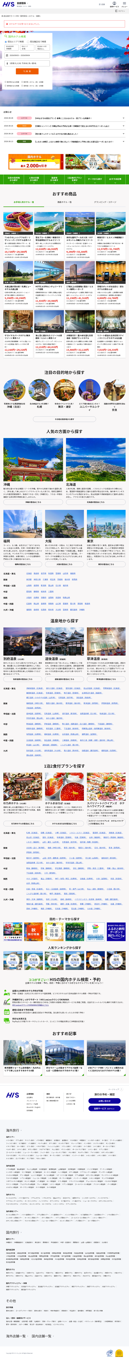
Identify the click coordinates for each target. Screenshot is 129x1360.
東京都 (29, 579)
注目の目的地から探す (14, 179)
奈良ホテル (19, 1276)
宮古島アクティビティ (45, 1287)
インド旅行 (87, 1143)
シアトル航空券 (25, 1178)
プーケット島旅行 (116, 1140)
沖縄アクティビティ (12, 1287)
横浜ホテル (59, 1273)
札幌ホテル (30, 1273)
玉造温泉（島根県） (34, 740)
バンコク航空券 (92, 1169)
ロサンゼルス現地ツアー (14, 1221)
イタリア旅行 (10, 1146)
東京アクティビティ (78, 1287)
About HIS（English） (34, 1107)
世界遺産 (89, 1311)
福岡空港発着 (24, 1259)
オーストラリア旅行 (79, 1149)
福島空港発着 (100, 1253)
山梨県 (29, 585)
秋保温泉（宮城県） (54, 693)
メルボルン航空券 (12, 1187)
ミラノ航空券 (62, 1181)
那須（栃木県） (70, 847)
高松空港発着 (99, 1256)
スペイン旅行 (21, 1149)
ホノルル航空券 (49, 1175)
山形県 (65, 573)
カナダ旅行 (66, 1155)
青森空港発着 (67, 1253)
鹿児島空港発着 (93, 1259)
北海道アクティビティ (62, 1287)
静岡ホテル (69, 1273)
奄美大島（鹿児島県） (35, 904)
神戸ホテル (10, 1276)
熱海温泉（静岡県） (34, 724)
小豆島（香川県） (114, 889)
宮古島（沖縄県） (78, 908)
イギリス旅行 (77, 1146)
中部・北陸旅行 (65, 1242)
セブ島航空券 (37, 1172)
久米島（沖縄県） (94, 908)
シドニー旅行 (92, 1149)
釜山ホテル (57, 1198)
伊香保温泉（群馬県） (110, 703)
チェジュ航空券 (32, 1169)
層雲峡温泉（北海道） (35, 693)
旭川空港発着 (45, 1253)
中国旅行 (83, 1140)
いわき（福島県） (33, 842)
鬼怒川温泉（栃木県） (55, 703)
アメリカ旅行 (94, 1152)
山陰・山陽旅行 (86, 1242)
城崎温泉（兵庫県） (52, 734)
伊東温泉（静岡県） (52, 724)
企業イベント (62, 1321)
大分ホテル (86, 1276)
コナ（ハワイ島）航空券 (64, 1175)
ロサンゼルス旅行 (107, 1152)
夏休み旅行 (38, 1311)
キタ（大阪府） (32, 878)
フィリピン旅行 (11, 1143)
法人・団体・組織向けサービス (18, 1318)
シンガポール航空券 (13, 1172)
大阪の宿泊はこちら (64, 564)
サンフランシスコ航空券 (110, 1175)
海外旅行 (12, 1130)
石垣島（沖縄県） (62, 908)
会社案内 (30, 1097)
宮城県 (58, 573)
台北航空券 (43, 1169)
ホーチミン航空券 (50, 1172)
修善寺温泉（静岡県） (35, 728)
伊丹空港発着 (54, 1256)
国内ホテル (10, 1269)
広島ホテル (38, 1276)
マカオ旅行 (74, 1140)
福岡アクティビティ (12, 1290)
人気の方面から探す (34, 179)
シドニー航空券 (55, 1184)
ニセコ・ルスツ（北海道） (80, 832)
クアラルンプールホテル (14, 1201)
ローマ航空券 (51, 1181)
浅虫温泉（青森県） (84, 697)
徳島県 (87, 603)
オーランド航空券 (65, 1178)
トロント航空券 (94, 1178)
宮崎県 (65, 609)
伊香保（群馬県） (33, 852)
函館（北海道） (47, 832)
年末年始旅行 (54, 1311)
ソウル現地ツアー (113, 1215)
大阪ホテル (118, 1273)
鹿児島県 (73, 609)
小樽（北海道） (61, 832)
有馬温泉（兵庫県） (34, 734)
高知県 (80, 603)
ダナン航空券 (73, 1172)
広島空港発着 (77, 1256)
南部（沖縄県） (47, 908)
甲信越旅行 (54, 1242)
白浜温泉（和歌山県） (71, 734)
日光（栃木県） (100, 847)
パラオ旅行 (40, 1140)
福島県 (72, 573)
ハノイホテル (43, 1201)
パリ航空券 (41, 1181)
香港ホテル (76, 1198)
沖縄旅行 (9, 1242)
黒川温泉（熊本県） (72, 750)
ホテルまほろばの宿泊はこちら (64, 823)
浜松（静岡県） (79, 868)
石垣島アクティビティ (28, 1287)
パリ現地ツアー (80, 1221)
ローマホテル (46, 1204)
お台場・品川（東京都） (36, 847)
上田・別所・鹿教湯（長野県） (54, 858)
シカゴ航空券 (52, 1178)
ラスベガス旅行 (11, 1155)
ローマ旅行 (21, 1146)
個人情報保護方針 (52, 1101)
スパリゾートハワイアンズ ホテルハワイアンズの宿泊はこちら (105, 822)
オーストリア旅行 (109, 1146)
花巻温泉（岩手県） (66, 697)
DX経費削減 (109, 1321)
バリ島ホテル (76, 1201)
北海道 (29, 573)
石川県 (58, 585)
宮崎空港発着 (81, 1259)
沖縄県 (82, 609)
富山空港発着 (32, 1256)
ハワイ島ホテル (24, 1198)
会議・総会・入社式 (76, 1321)
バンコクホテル (103, 1198)
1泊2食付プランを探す (75, 179)
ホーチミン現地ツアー (32, 1218)
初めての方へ (70, 1097)
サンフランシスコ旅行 (26, 1155)
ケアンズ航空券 (67, 1184)
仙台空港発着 (89, 1253)
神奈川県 (37, 579)
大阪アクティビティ (108, 1287)
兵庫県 (36, 597)
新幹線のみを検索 (13, 86)
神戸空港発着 (66, 1256)
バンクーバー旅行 (78, 1155)
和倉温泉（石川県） (108, 713)
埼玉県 (52, 579)
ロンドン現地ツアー (66, 1221)
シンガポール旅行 (94, 1140)
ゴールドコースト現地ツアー (80, 1218)
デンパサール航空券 (105, 1172)
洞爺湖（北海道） (116, 832)
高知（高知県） (70, 893)
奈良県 (58, 597)
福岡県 (29, 609)
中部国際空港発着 (113, 1253)
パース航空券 (111, 1184)
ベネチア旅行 (40, 1146)
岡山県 (36, 603)
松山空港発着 (110, 1256)
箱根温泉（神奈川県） (35, 703)
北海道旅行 (29, 1242)
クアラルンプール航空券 (88, 1172)
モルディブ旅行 (83, 1152)
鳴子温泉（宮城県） (72, 693)
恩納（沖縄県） (32, 908)
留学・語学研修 (11, 1324)
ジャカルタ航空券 (12, 1175)
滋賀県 (51, 597)
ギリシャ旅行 (65, 1149)
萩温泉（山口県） (33, 745)
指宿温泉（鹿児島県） (90, 750)
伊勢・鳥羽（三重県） (96, 868)
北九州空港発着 (36, 1259)
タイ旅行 (105, 1140)
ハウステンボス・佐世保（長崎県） (89, 899)
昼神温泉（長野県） (34, 713)
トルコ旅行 (10, 1158)
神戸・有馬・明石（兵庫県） (66, 878)
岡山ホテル (29, 1276)
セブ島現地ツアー (86, 1215)
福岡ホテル (57, 1276)
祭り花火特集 (98, 1311)
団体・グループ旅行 (49, 1321)
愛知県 (29, 591)
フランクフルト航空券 (76, 1181)
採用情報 (30, 1110)
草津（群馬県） (115, 847)
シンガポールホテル (89, 1198)
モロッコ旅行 (40, 1158)
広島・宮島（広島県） (35, 889)
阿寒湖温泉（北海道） (112, 688)
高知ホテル (48, 1276)
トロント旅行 (90, 1155)
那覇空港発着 (105, 1259)
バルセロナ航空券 (111, 1181)
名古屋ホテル (98, 1273)
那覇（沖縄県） (86, 904)
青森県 (36, 573)
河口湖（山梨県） (92, 858)
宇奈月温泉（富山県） (35, 718)
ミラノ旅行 (30, 1146)
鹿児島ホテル (96, 1276)
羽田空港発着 (10, 1253)
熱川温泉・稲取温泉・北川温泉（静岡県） (79, 724)
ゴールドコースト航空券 (83, 1184)
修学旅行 (118, 1321)
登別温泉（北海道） (74, 688)
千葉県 (45, 579)
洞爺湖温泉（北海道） (35, 688)
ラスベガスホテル (12, 1204)
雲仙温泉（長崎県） (34, 755)
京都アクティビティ (93, 1287)
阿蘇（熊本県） (52, 904)
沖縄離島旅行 (18, 1242)
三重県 (51, 591)
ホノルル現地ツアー (13, 1215)
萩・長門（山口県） (77, 889)
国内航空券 (10, 1249)
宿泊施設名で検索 (38, 42)
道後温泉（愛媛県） (50, 745)
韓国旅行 (49, 1140)
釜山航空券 (21, 1169)
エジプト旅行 (20, 1158)
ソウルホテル (46, 1198)
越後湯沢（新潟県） (109, 858)
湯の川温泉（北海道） (55, 688)
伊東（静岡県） (47, 868)
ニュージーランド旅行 (30, 1152)
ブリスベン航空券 (99, 1184)
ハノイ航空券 (62, 1172)
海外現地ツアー (12, 1211)
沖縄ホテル (107, 1276)
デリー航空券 (24, 1175)
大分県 (58, 609)
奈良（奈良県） (116, 878)
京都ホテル (108, 1273)
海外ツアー (10, 1137)
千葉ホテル (49, 1273)
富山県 (51, 585)
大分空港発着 (59, 1259)
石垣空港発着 (116, 1259)
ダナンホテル (54, 1201)
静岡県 (36, 591)
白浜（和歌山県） (33, 883)
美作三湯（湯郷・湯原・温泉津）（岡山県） (97, 740)
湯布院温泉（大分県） (53, 750)
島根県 (43, 603)
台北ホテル (66, 1198)
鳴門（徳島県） (56, 893)
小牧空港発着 (10, 1256)
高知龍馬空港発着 (12, 1259)
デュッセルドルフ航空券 (94, 1181)
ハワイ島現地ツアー (28, 1215)
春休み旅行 (10, 1311)
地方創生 (48, 1324)
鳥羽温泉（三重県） (54, 728)
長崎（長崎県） (66, 899)
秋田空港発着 (78, 1253)
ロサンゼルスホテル (105, 1201)
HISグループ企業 (32, 1104)
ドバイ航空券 (40, 1187)
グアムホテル (35, 1198)
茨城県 (60, 579)
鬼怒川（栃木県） (85, 847)
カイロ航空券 (51, 1187)
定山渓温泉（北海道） (92, 688)
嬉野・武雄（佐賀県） (69, 904)
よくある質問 (70, 1101)
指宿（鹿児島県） (112, 899)
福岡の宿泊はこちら (23, 564)
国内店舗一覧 (41, 1336)
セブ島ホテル (65, 1201)
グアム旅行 (19, 1140)
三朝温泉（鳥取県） (70, 740)
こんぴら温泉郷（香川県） (36, 893)
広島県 (29, 603)
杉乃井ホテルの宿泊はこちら (22, 823)
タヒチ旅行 (72, 1152)
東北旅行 (38, 1242)
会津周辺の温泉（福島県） (92, 693)
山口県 (58, 603)
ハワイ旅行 (10, 1140)
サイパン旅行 (29, 1140)
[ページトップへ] (121, 1089)
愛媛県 (65, 603)
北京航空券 (71, 1169)
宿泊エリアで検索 (16, 42)
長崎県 (36, 609)
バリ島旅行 (32, 1143)
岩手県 (43, 573)
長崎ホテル (67, 1276)
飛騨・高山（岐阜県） (116, 868)
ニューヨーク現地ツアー (49, 1221)
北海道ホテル (20, 1273)
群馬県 (74, 579)
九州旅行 (105, 1242)
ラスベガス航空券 (12, 1178)
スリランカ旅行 (98, 1143)
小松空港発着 (21, 1256)
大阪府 (29, 597)
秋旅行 (46, 1311)
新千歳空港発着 (33, 1253)
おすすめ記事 (115, 178)
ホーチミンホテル (31, 1201)
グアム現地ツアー (43, 1215)
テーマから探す (95, 178)
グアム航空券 (79, 1175)
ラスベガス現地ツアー (32, 1221)
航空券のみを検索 (13, 82)
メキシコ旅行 (101, 1155)
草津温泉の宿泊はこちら (106, 679)
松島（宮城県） (81, 837)
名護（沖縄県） (116, 904)
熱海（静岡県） (32, 868)
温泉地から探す (54, 179)
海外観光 (81, 1311)
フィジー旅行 (44, 1152)
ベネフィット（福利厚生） (94, 1321)
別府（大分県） (52, 899)
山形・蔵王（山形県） (51, 842)
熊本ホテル (77, 1276)
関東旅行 (46, 1242)
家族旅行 (64, 1311)
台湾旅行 (57, 1140)
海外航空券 (10, 1165)
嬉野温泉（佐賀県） (109, 750)
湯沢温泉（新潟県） (70, 713)
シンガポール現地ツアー (14, 1218)
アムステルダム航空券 (27, 1184)
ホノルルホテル (11, 1198)
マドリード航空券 (12, 1184)
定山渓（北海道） (33, 837)
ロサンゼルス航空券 (93, 1175)
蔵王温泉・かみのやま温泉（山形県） (41, 697)
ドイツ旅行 (87, 1146)
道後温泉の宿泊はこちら (64, 679)
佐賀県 (43, 609)
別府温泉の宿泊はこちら (23, 679)
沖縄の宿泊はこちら (33, 502)
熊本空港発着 (70, 1259)
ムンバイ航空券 (36, 1175)
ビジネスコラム (58, 1324)
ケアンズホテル (71, 1204)
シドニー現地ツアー (99, 1218)
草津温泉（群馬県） (91, 703)
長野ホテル (78, 1273)
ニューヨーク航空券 (39, 1178)
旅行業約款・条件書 (53, 1097)
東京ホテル (10, 1273)
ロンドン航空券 (30, 1181)
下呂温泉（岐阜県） (72, 728)
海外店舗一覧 (16, 1336)
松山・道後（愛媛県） (96, 889)
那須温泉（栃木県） (74, 703)
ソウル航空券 (10, 1169)
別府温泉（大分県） (34, 750)
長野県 (36, 585)
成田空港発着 (21, 1253)
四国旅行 (97, 1242)
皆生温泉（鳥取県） (52, 740)
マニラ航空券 (26, 1172)
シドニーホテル (58, 1204)
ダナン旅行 (52, 1143)
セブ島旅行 (22, 1143)
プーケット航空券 (106, 1169)
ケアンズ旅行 (103, 1149)
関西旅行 (76, 1242)
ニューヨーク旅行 (42, 1155)
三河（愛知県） (50, 873)
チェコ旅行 (55, 1149)
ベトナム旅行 (42, 1143)
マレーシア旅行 (76, 1143)
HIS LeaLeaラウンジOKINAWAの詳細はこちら (30, 1005)
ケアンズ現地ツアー (62, 1218)
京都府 (43, 597)
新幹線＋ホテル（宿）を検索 (33, 86)
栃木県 (67, 579)
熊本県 (51, 609)
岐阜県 (43, 591)
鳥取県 (51, 603)
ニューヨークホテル (90, 1201)
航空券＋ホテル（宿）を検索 (33, 82)
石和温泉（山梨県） (52, 713)
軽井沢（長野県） (33, 858)
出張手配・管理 (27, 1321)
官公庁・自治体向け (36, 1324)
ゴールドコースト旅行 (13, 1152)
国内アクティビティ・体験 (16, 1283)
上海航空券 (62, 1169)
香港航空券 (52, 1169)
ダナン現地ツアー (48, 1218)
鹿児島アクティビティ (28, 1290)
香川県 (72, 603)
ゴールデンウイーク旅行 (24, 1311)
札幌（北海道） (32, 832)
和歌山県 (66, 597)
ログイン (121, 11)
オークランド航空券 (27, 1187)
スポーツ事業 (23, 1324)
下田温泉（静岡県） (106, 724)
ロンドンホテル (35, 1204)
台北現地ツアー (99, 1215)
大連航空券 (81, 1169)
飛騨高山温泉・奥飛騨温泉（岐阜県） (97, 728)
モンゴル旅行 (110, 1143)
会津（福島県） (95, 837)
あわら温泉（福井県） (55, 718)
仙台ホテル (40, 1273)
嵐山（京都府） (47, 878)
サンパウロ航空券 (108, 1178)
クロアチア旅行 (44, 1149)
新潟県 (43, 585)
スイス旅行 (97, 1146)
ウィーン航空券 (42, 1184)
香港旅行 (65, 1140)
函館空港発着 (56, 1253)
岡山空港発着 (88, 1256)
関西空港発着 (43, 1256)
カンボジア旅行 (63, 1143)
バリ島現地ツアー (57, 1215)
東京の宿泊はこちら (106, 564)
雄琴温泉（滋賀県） (90, 734)
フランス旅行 (66, 1146)
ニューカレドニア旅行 (58, 1152)
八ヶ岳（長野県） (76, 858)
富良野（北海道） (100, 832)
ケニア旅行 (30, 1158)
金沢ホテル (88, 1273)
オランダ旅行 (32, 1149)
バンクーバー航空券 (80, 1178)
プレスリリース (32, 1101)
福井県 (65, 585)
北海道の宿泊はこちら (96, 502)
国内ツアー (10, 1239)
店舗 (103, 4)
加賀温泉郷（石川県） (89, 713)
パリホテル (24, 1204)
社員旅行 (37, 1321)
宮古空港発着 (10, 1262)
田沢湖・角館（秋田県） (89, 842)
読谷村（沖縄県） (101, 904)
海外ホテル (10, 1194)
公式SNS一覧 (70, 1104)
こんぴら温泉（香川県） (70, 745)
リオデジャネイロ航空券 (14, 1181)
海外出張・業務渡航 (13, 1321)
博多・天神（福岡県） (35, 899)
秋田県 (51, 573)
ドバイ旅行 (112, 1155)
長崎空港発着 (48, 1259)
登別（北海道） (48, 837)
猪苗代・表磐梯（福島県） (114, 837)
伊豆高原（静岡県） (63, 868)
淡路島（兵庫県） (87, 878)
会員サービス (114, 6)
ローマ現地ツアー (94, 1221)
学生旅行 (73, 1311)
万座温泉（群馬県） (34, 708)
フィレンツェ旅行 (53, 1146)
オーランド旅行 (55, 1155)
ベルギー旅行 (10, 1149)
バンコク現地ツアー (71, 1215)
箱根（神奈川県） (55, 847)
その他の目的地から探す (64, 419)
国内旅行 (12, 1232)
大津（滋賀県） (102, 878)
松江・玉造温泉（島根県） (56, 889)
